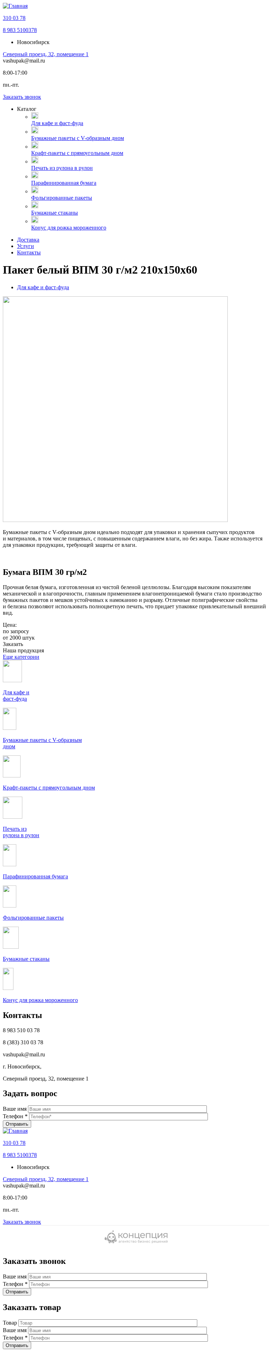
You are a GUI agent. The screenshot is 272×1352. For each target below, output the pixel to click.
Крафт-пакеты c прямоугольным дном (77, 153)
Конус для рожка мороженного (68, 228)
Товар (10, 1323)
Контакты (29, 252)
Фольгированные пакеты (61, 198)
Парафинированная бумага (63, 183)
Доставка (28, 240)
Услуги (25, 246)
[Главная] (15, 6)
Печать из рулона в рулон (62, 168)
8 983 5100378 (20, 30)
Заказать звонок (22, 97)
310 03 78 (14, 18)
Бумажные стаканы (54, 213)
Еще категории (21, 657)
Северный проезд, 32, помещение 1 (46, 54)
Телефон (15, 1116)
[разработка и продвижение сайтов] (136, 1242)
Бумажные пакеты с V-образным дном (77, 138)
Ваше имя (15, 1109)
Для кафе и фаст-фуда (57, 123)
